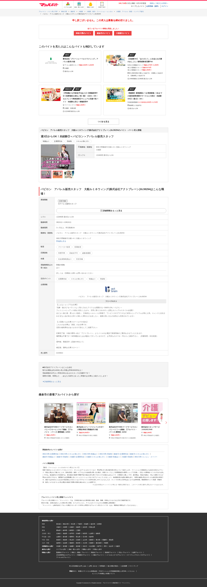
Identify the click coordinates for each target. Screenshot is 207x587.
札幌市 (118, 546)
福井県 (91, 537)
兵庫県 (65, 527)
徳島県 (91, 540)
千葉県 (80, 524)
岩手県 (71, 533)
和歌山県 (92, 527)
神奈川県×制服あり (90, 454)
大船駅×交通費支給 (77, 457)
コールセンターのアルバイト (115, 555)
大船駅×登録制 (127, 457)
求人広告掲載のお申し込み (77, 566)
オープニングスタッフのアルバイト (138, 555)
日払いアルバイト (124, 552)
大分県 (85, 543)
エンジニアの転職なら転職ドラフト (103, 573)
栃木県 (93, 524)
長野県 (71, 537)
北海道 (58, 533)
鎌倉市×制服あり (49, 457)
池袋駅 (71, 546)
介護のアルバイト (98, 555)
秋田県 (85, 533)
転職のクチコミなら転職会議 (87, 571)
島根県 (65, 540)
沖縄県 (106, 543)
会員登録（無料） (153, 6)
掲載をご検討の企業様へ (159, 3)
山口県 (85, 540)
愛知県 (58, 530)
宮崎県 (91, 543)
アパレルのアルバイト (63, 557)
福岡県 (58, 543)
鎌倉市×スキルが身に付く (140, 454)
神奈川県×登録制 (105, 454)
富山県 (78, 537)
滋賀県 (78, 527)
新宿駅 (65, 546)
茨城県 (86, 524)
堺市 (105, 546)
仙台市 (111, 546)
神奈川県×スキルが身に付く (70, 454)
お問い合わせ (93, 566)
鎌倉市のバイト (103, 33)
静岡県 (71, 530)
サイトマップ (133, 566)
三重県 (78, 530)
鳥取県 (58, 540)
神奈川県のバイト (83, 33)
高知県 (111, 540)
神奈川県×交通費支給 (51, 454)
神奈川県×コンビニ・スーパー (146, 457)
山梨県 (58, 537)
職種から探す (86, 549)
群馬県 (99, 524)
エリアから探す (61, 549)
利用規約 (102, 566)
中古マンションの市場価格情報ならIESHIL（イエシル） (117, 571)
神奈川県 (66, 524)
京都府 (71, 527)
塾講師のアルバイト (62, 552)
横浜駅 (78, 546)
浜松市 (85, 546)
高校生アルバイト (97, 552)
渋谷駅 (58, 546)
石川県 (85, 537)
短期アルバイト (137, 552)
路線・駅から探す (74, 549)
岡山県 (71, 540)
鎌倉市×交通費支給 (121, 454)
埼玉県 (73, 524)
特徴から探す (97, 549)
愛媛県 (104, 540)
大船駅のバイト (122, 33)
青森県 (65, 533)
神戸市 (99, 546)
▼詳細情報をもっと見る (52, 382)
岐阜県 (65, 530)
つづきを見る (103, 122)
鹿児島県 (99, 543)
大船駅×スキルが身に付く (95, 457)
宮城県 (78, 533)
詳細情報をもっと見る (112, 211)
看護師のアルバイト (83, 555)
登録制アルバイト (110, 552)
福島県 (98, 533)
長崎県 (71, 543)
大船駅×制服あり (113, 457)
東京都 (58, 524)
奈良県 (85, 527)
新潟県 (65, 537)
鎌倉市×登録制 (62, 457)
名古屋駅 (92, 546)
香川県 (98, 540)
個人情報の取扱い (113, 566)
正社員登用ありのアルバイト (65, 555)
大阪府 (58, 527)
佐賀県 (65, 543)
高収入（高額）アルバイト (80, 552)
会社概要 (124, 566)
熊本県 (78, 543)
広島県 (78, 540)
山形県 (91, 533)
